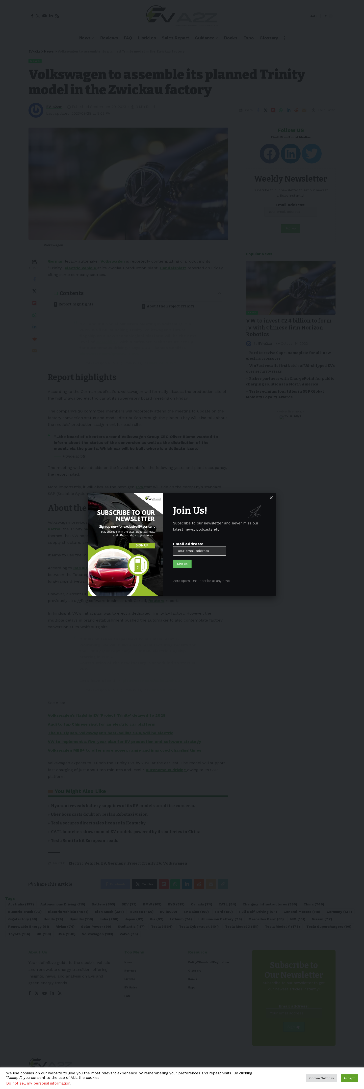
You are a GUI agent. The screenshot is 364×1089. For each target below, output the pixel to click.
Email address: (188, 544)
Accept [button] (349, 1078)
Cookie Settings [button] (321, 1078)
